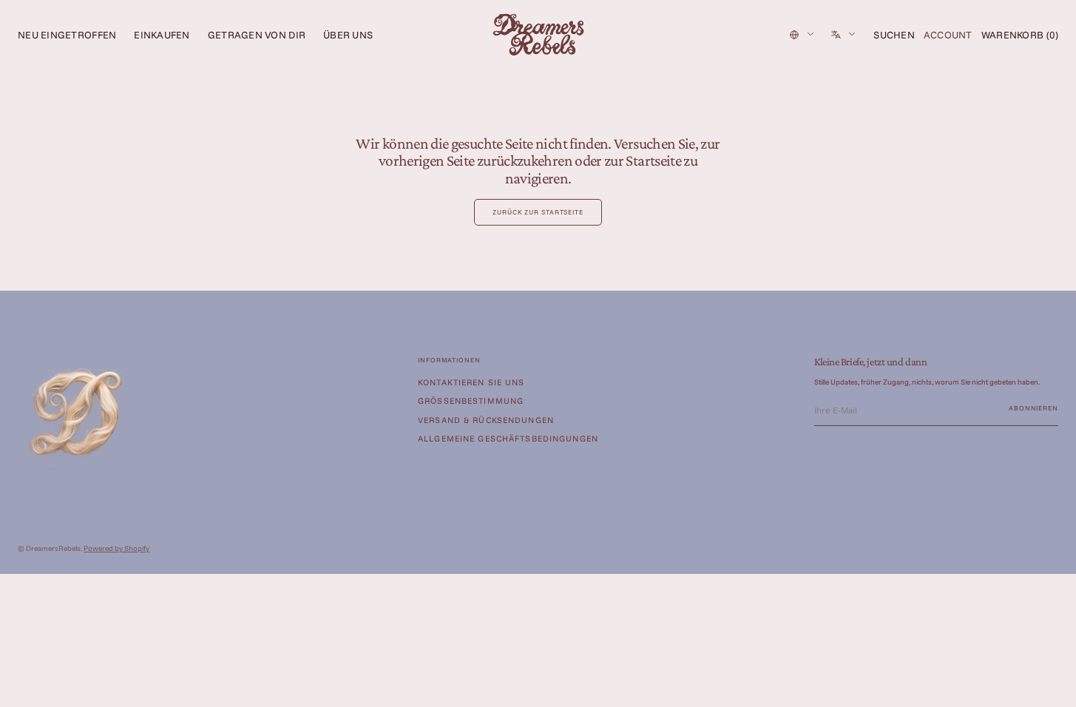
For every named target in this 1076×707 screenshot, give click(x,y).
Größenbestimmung (471, 401)
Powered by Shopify (116, 548)
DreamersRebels (53, 548)
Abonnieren (1033, 408)
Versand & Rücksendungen (486, 420)
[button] (894, 34)
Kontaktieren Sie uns (471, 383)
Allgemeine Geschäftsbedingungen (508, 438)
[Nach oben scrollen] (1054, 685)
